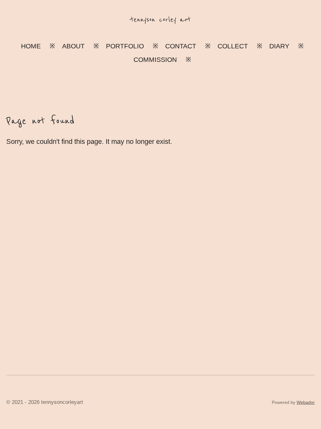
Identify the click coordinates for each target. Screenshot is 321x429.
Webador (306, 402)
